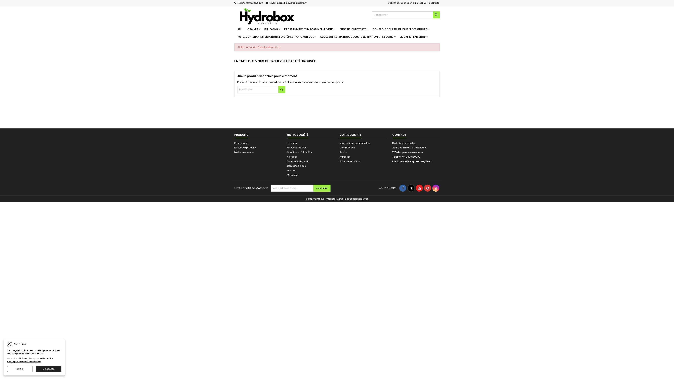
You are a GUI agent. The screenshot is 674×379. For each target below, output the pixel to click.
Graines (252, 29)
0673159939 (256, 2)
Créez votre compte (428, 2)
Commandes (347, 147)
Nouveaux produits (245, 147)
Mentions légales (296, 147)
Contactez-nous (296, 166)
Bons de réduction (350, 161)
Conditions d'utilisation (300, 152)
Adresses (345, 156)
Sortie (19, 369)
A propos (292, 156)
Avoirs (343, 152)
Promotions (240, 143)
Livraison (292, 143)
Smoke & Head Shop (413, 37)
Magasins (292, 175)
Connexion (406, 2)
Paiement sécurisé (297, 161)
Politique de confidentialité (24, 361)
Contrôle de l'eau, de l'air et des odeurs (400, 29)
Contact (399, 135)
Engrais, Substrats (353, 29)
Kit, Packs (271, 29)
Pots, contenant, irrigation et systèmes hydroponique (275, 37)
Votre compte (350, 135)
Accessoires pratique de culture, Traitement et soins (356, 37)
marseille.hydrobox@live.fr (291, 2)
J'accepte (49, 369)
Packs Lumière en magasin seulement (308, 29)
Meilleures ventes (244, 152)
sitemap (291, 170)
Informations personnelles (355, 143)
